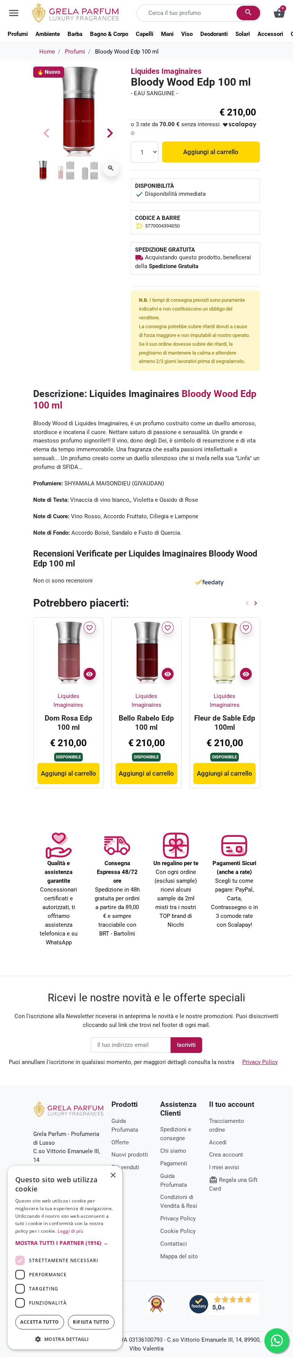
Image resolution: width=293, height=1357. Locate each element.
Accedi (218, 1142)
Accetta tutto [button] (39, 1322)
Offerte (120, 1142)
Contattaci (173, 1243)
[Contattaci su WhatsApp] (276, 1340)
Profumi (75, 51)
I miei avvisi (224, 1167)
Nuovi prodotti (129, 1154)
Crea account (226, 1154)
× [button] (113, 1176)
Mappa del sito (179, 1256)
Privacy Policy (260, 1062)
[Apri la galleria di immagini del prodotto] (111, 168)
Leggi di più (70, 1231)
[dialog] (65, 1257)
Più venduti (125, 1167)
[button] (64, 1243)
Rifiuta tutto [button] (91, 1322)
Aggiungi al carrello (210, 152)
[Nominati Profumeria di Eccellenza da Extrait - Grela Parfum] (156, 1304)
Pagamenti (173, 1163)
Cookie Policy (178, 1231)
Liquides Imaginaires (166, 71)
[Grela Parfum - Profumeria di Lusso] (68, 1109)
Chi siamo (173, 1150)
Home (47, 51)
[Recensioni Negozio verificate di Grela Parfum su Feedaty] (224, 1303)
